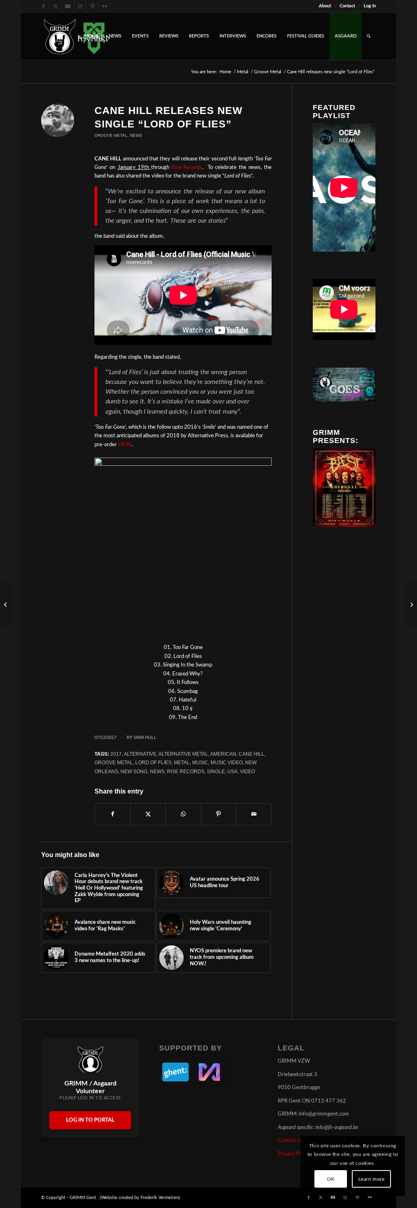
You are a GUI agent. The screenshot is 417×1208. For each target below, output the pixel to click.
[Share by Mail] (254, 814)
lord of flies (153, 762)
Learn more (371, 1179)
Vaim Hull (145, 737)
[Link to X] (55, 6)
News (136, 135)
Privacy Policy (294, 1154)
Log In (370, 6)
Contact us (290, 1140)
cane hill (251, 753)
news (157, 771)
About (325, 6)
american (223, 753)
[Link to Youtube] (68, 6)
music (200, 762)
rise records (185, 771)
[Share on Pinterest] (218, 814)
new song (134, 771)
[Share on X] (148, 814)
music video (227, 762)
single (216, 771)
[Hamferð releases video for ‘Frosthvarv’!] (6, 604)
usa (232, 771)
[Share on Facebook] (112, 814)
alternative (140, 753)
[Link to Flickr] (105, 6)
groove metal (113, 762)
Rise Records (186, 167)
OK (331, 1179)
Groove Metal (110, 135)
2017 (116, 753)
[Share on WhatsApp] (183, 814)
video (247, 771)
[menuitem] (325, 6)
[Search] (369, 36)
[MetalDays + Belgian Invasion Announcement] (410, 604)
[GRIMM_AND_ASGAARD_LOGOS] (77, 36)
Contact (347, 6)
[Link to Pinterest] (92, 6)
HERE (125, 444)
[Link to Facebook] (43, 6)
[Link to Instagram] (80, 6)
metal (182, 762)
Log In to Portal (90, 1120)
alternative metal (183, 753)
